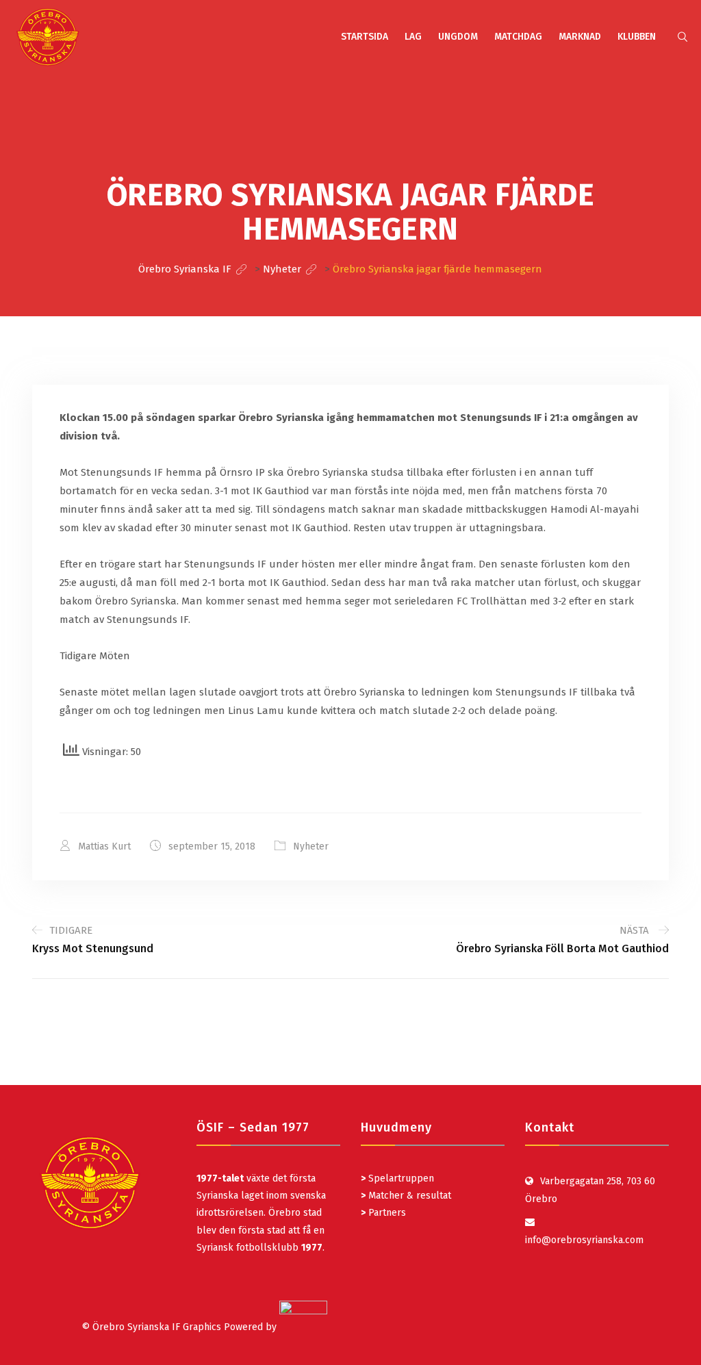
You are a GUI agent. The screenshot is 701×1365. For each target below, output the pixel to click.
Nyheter (311, 846)
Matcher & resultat (406, 1195)
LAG (413, 36)
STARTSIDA (364, 36)
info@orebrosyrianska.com (584, 1240)
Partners (383, 1213)
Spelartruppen (400, 1178)
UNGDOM (458, 36)
